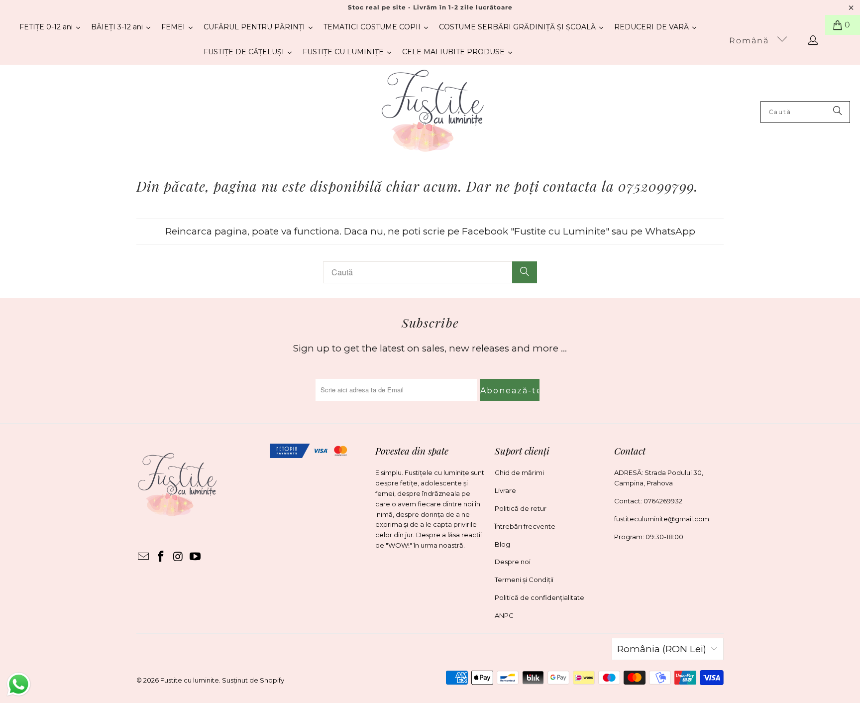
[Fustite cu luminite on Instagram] (178, 557)
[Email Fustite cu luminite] (143, 557)
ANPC (504, 615)
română (750, 40)
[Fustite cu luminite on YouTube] (195, 557)
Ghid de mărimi (519, 472)
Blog (502, 544)
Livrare (505, 490)
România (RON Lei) (661, 649)
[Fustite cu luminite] (433, 112)
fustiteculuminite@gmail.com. (662, 519)
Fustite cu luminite (189, 680)
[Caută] (837, 112)
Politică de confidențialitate (539, 597)
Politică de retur (520, 508)
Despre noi (513, 562)
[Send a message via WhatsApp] (18, 684)
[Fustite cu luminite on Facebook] (161, 557)
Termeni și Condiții (524, 580)
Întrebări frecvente (525, 526)
